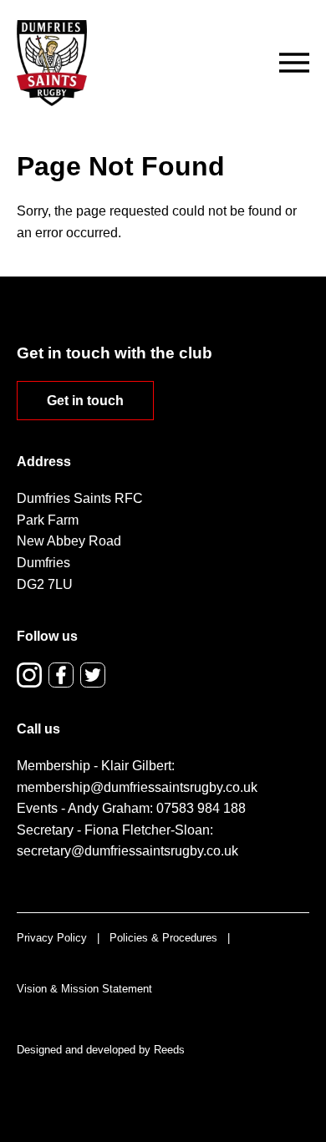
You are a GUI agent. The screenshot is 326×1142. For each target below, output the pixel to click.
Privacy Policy (52, 937)
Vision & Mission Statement (84, 988)
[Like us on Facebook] (61, 675)
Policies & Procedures (163, 937)
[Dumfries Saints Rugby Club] (52, 63)
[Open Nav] (294, 63)
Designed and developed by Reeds (101, 1049)
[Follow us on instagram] (29, 675)
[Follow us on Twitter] (92, 675)
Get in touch (85, 400)
